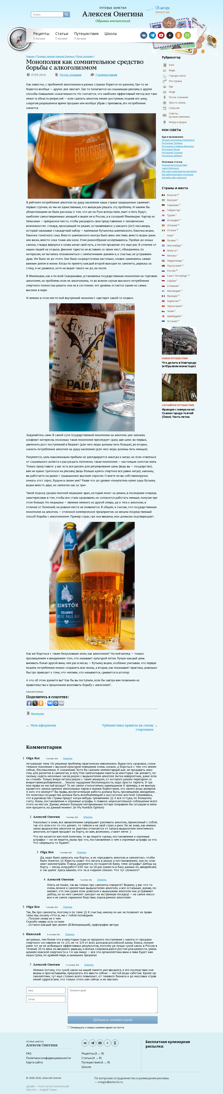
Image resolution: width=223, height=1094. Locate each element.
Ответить (67, 758)
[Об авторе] (162, 8)
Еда (171, 86)
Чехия (170, 311)
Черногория (174, 306)
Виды (172, 70)
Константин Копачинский (54, 1086)
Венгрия (172, 200)
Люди (172, 91)
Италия (171, 230)
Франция (172, 296)
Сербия (171, 280)
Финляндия (37, 713)
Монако (171, 255)
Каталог (40, 38)
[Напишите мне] (162, 11)
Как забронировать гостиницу (177, 174)
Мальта (171, 250)
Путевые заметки (42, 1043)
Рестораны (175, 81)
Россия (171, 270)
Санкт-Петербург (177, 275)
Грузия (171, 215)
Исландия (173, 220)
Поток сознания (71, 75)
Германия (173, 205)
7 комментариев (106, 75)
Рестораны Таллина (172, 143)
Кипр (170, 235)
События (174, 108)
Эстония (172, 321)
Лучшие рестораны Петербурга (178, 140)
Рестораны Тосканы (172, 152)
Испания (172, 225)
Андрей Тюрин (48, 1089)
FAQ (28, 1053)
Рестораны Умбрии (172, 155)
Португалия (174, 265)
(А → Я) (99, 1053)
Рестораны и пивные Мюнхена (178, 146)
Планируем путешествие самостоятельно (174, 167)
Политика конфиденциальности (48, 1058)
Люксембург (174, 245)
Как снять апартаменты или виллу (179, 171)
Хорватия (172, 301)
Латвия (171, 240)
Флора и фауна (178, 122)
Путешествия (86, 33)
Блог (171, 64)
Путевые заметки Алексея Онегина (55, 56)
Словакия (172, 285)
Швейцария (174, 316)
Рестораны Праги (171, 149)
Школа (111, 33)
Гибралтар (173, 210)
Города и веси (177, 75)
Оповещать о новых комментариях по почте (97, 1027)
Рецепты (41, 33)
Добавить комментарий (112, 1019)
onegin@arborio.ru (110, 1082)
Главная (30, 56)
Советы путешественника (179, 115)
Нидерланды (174, 260)
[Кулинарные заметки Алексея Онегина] (113, 15)
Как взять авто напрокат (174, 177)
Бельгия (172, 195)
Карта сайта (34, 1062)
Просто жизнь (177, 102)
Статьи (61, 33)
